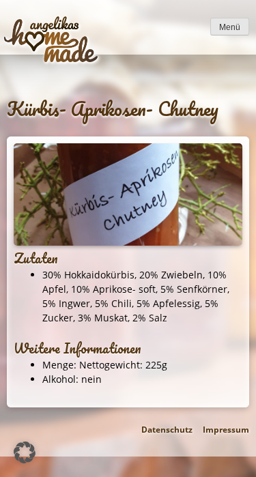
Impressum (226, 429)
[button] (24, 452)
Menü (229, 27)
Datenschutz (167, 429)
